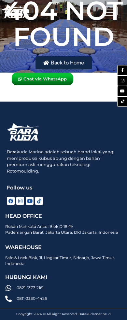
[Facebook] (11, 201)
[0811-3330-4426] (8, 299)
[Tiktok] (39, 201)
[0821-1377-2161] (8, 288)
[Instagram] (20, 201)
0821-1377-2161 (30, 287)
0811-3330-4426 (32, 298)
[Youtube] (30, 201)
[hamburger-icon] (110, 11)
